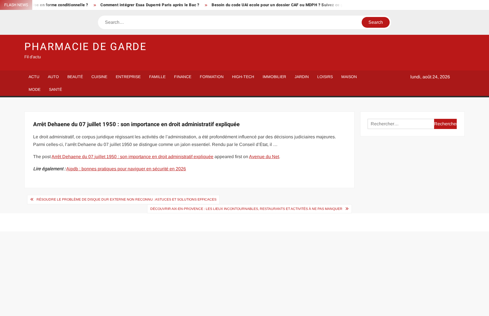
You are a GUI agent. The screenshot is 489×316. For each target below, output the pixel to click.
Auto (53, 76)
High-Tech (243, 76)
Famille (157, 76)
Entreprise (128, 76)
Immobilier (274, 76)
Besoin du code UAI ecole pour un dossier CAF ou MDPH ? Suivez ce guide (275, 5)
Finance (182, 76)
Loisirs (325, 76)
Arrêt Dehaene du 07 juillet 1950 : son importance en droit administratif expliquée (132, 156)
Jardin (302, 76)
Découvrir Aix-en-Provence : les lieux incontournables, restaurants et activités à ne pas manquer (246, 209)
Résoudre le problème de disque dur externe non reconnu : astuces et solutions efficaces (126, 199)
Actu (34, 76)
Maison (349, 76)
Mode (34, 89)
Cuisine (99, 76)
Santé (55, 89)
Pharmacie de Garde (85, 46)
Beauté (75, 76)
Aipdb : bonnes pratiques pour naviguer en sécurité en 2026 (126, 168)
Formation (212, 76)
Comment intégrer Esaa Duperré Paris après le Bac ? (143, 5)
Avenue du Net (264, 156)
